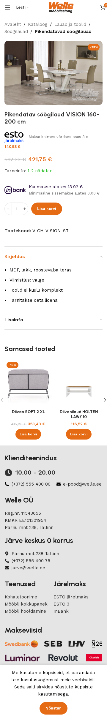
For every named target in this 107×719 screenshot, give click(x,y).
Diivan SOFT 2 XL (28, 411)
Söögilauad (16, 31)
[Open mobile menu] (7, 7)
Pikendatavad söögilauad (63, 31)
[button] (28, 434)
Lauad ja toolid (70, 24)
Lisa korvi (46, 208)
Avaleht (12, 24)
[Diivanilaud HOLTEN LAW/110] (79, 383)
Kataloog (38, 24)
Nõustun (53, 708)
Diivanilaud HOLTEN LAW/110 (79, 414)
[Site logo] (61, 7)
